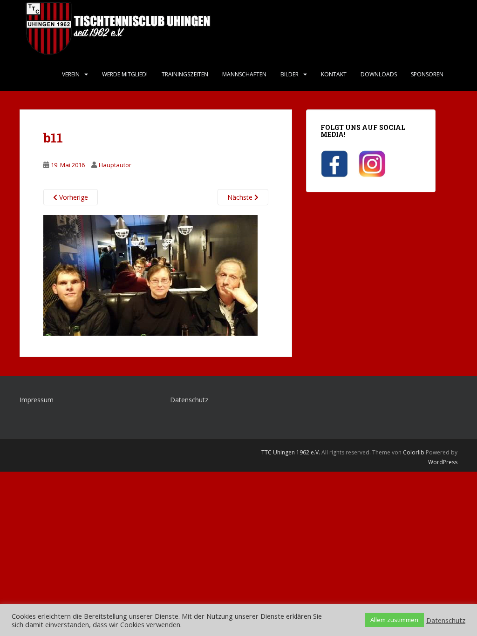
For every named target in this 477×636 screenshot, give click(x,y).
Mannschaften (244, 74)
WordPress (442, 462)
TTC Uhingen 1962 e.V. (290, 452)
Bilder (289, 74)
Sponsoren (427, 74)
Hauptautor (115, 165)
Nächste (240, 197)
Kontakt (334, 74)
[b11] (150, 275)
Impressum (37, 399)
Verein (71, 74)
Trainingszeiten (185, 74)
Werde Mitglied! (125, 74)
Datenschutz (189, 399)
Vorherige (72, 197)
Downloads (379, 74)
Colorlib (413, 452)
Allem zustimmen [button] (394, 620)
